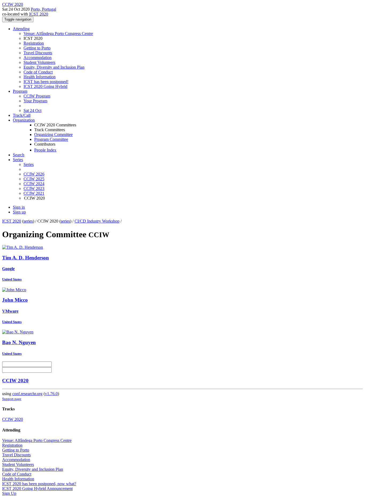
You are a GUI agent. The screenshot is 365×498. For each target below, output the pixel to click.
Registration (34, 43)
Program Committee (51, 139)
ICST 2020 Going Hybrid (45, 86)
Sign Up (9, 493)
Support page (11, 399)
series (28, 221)
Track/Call (21, 115)
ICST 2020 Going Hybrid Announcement (37, 488)
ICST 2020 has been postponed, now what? (39, 483)
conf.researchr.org (27, 393)
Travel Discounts (38, 52)
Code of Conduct (38, 72)
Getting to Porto (37, 48)
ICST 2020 (38, 14)
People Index (45, 150)
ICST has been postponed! (46, 81)
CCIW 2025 (34, 179)
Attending (21, 28)
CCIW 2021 (34, 193)
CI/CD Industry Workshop (97, 221)
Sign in (19, 207)
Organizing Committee (53, 134)
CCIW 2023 (34, 188)
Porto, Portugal (43, 9)
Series (29, 164)
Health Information (40, 77)
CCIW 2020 (15, 380)
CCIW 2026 (34, 174)
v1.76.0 (51, 393)
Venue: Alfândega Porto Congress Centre (58, 33)
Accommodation (38, 57)
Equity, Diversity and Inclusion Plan (54, 67)
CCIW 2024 (34, 183)
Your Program (35, 101)
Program (20, 91)
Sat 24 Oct (32, 110)
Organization (24, 120)
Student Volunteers (39, 62)
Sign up (19, 212)
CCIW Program (37, 96)
